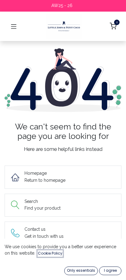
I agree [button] (110, 270)
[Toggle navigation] (13, 26)
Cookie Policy (50, 253)
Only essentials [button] (81, 270)
